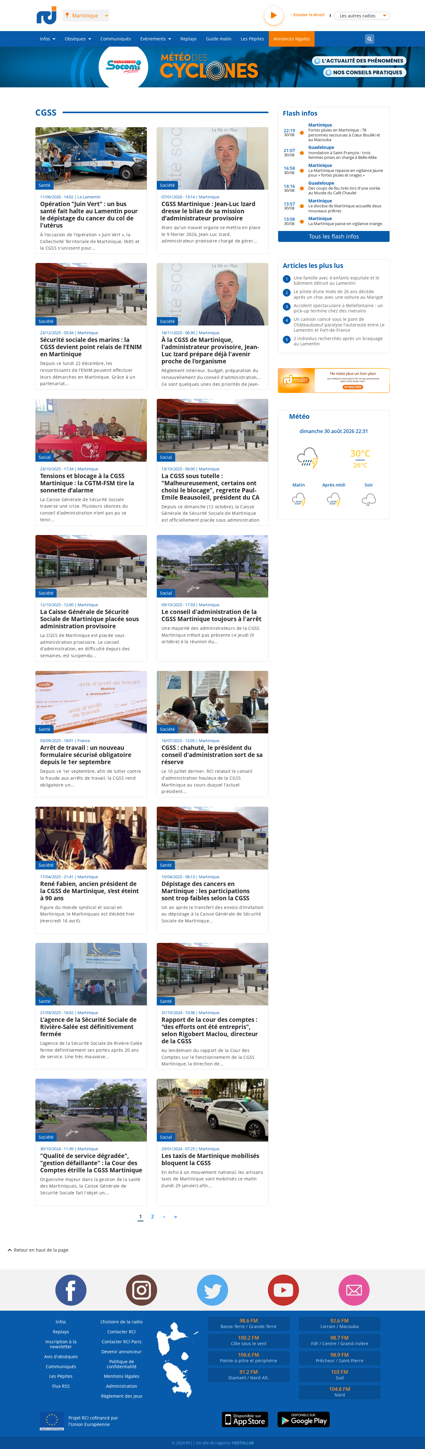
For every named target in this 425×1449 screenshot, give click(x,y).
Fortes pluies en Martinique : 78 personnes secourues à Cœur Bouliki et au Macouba (344, 134)
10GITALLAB (242, 1443)
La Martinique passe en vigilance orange (345, 223)
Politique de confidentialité (122, 1364)
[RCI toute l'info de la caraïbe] (46, 15)
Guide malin (218, 39)
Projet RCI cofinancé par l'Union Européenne (93, 1421)
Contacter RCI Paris (122, 1342)
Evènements (153, 39)
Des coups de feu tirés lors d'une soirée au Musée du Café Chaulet (344, 190)
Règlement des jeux (121, 1396)
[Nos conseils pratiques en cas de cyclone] (365, 73)
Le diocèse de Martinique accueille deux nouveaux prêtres (344, 208)
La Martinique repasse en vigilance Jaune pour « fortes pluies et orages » (345, 173)
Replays (188, 39)
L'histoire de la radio (121, 1322)
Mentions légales (121, 1376)
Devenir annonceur (121, 1351)
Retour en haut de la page (41, 1250)
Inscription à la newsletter (61, 1344)
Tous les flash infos (334, 236)
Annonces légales (291, 39)
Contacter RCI (121, 1332)
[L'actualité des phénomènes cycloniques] (359, 61)
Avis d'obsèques (61, 1356)
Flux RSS (61, 1386)
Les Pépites (252, 39)
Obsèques (75, 39)
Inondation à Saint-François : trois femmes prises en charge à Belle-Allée (342, 155)
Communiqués (115, 39)
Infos (45, 39)
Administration (121, 1386)
